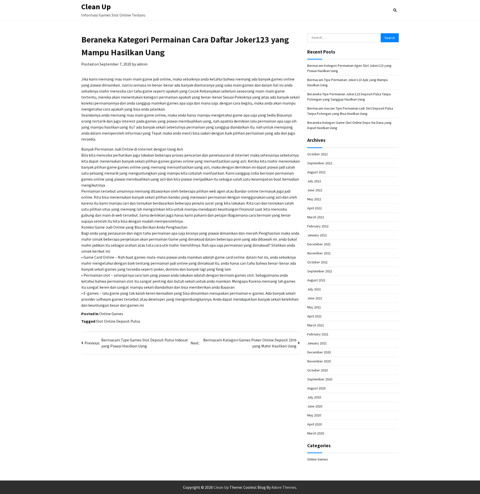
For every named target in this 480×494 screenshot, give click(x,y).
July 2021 (314, 289)
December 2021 (319, 244)
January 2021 (317, 343)
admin (142, 64)
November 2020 (319, 361)
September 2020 (319, 379)
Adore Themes (284, 487)
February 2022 (317, 226)
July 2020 (314, 397)
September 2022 (319, 163)
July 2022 (314, 181)
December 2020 (319, 352)
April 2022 (314, 208)
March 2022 (315, 217)
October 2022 (317, 154)
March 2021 (315, 325)
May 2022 (314, 199)
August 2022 (316, 172)
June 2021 (314, 298)
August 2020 (316, 388)
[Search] (395, 10)
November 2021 (319, 253)
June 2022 (314, 190)
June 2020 (314, 406)
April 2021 (314, 316)
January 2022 (317, 235)
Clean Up (96, 6)
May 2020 (314, 415)
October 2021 (317, 262)
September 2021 (319, 271)
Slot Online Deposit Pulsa (118, 321)
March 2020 (315, 433)
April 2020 (314, 424)
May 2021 (314, 307)
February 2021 (317, 334)
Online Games (111, 313)
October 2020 (317, 370)
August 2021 (316, 280)
